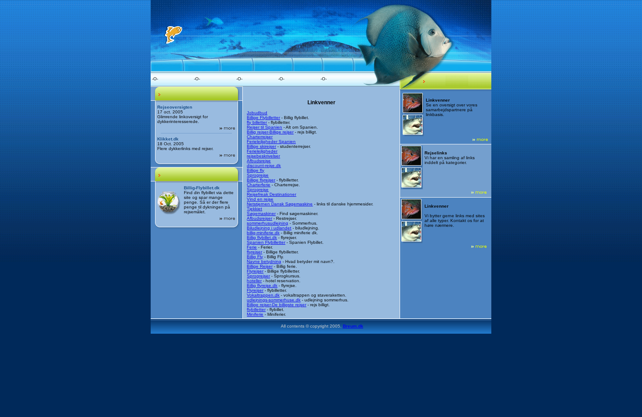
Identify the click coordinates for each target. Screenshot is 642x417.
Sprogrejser (258, 275)
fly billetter (257, 122)
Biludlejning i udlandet (269, 228)
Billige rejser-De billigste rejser (276, 304)
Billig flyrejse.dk (262, 285)
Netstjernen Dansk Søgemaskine (280, 204)
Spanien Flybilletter (266, 242)
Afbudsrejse (259, 160)
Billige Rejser (260, 266)
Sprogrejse (258, 175)
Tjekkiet (254, 208)
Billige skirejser (261, 146)
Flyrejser (255, 271)
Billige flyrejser (261, 180)
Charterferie (258, 184)
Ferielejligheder (262, 151)
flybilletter (256, 309)
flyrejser (254, 252)
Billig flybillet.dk (262, 237)
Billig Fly (255, 256)
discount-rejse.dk (264, 165)
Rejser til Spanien (264, 127)
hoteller (254, 280)
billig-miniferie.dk (263, 232)
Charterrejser (260, 136)
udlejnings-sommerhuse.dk (273, 299)
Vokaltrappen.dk (263, 295)
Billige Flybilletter (263, 117)
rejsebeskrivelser (263, 156)
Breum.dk (353, 326)
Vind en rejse (260, 199)
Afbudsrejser (259, 218)
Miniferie (255, 314)
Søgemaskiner (261, 213)
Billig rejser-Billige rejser (270, 132)
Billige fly (255, 170)
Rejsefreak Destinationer (271, 194)
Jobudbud (257, 112)
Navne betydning (264, 261)
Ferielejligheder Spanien (271, 141)
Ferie (252, 247)
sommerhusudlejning (267, 223)
